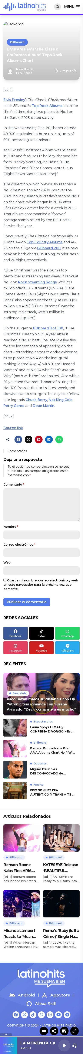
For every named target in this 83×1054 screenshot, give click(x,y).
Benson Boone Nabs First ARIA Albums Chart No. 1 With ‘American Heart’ (53, 750)
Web (7, 562)
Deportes (40, 763)
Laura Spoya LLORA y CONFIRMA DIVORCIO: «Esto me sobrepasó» (52, 729)
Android (26, 995)
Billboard (17, 42)
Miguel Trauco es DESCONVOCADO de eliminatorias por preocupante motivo (46, 771)
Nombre (10, 527)
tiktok (41, 636)
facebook (15, 636)
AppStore (60, 995)
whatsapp (67, 636)
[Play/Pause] (64, 1045)
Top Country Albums (45, 242)
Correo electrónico (19, 544)
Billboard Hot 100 (48, 328)
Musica (39, 784)
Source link (13, 428)
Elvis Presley (14, 100)
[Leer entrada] (41, 694)
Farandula (20, 693)
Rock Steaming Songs (37, 282)
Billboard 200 (49, 248)
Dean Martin (43, 406)
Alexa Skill (45, 1003)
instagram (15, 650)
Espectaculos (43, 721)
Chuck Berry (36, 400)
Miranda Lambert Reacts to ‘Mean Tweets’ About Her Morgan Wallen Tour (20, 934)
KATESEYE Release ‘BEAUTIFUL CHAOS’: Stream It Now (60, 868)
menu (69, 7)
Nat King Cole (61, 400)
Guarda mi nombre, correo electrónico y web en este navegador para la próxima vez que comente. (40, 584)
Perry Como (13, 406)
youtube (41, 650)
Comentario (13, 484)
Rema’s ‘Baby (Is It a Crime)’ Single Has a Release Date (61, 934)
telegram (68, 650)
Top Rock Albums (47, 106)
